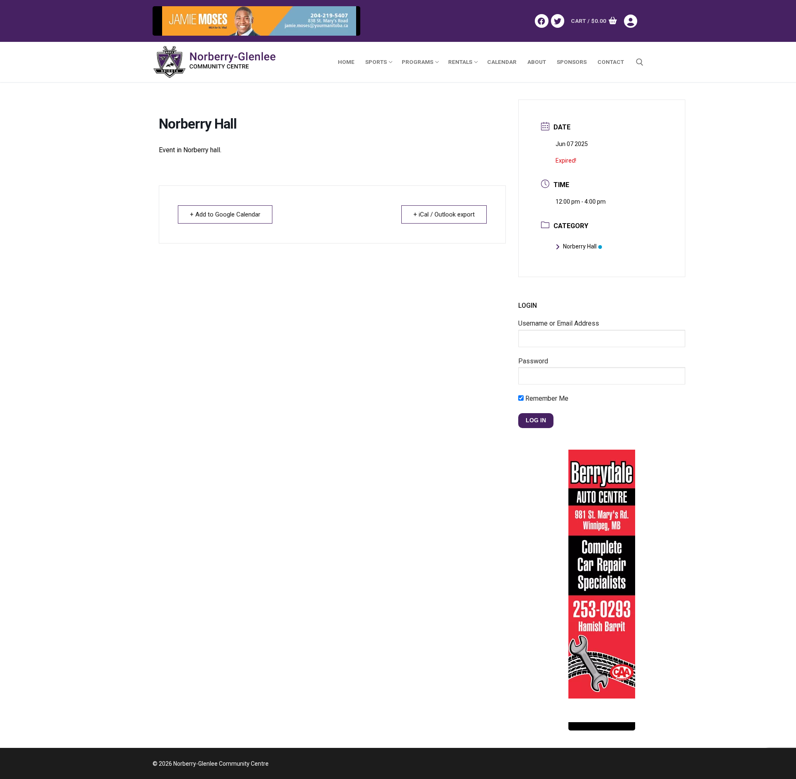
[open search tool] (639, 62)
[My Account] (633, 21)
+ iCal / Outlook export (444, 214)
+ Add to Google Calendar (225, 214)
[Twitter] (557, 20)
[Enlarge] (345, 21)
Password (533, 361)
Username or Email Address (558, 323)
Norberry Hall (580, 246)
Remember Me (546, 398)
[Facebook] (541, 20)
